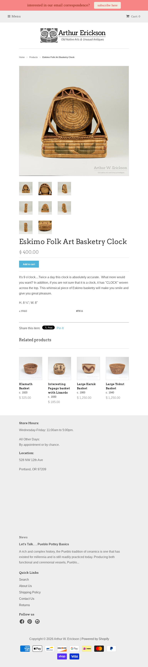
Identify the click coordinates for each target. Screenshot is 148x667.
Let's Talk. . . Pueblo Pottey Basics (44, 544)
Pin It (60, 328)
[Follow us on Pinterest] (30, 622)
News (23, 537)
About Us (25, 586)
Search (24, 579)
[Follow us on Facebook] (22, 622)
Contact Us (26, 598)
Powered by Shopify (95, 639)
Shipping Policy (30, 592)
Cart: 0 (135, 16)
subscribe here (108, 5)
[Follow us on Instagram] (38, 622)
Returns (24, 605)
